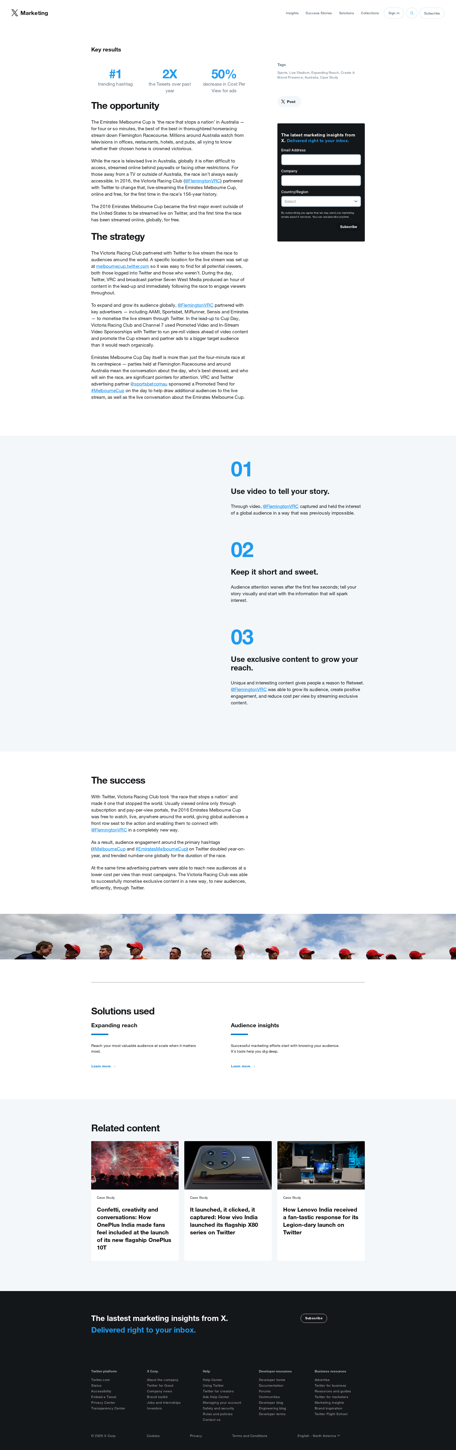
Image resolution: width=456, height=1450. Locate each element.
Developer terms (272, 1414)
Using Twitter (213, 1385)
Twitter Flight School (331, 1414)
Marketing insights (329, 1402)
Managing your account (222, 1402)
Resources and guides (333, 1391)
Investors (154, 1408)
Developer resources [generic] (275, 1371)
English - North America (317, 1436)
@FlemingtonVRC (203, 181)
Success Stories (319, 13)
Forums (265, 1391)
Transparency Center (108, 1408)
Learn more (101, 1066)
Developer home (272, 1380)
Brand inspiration (328, 1408)
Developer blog (271, 1402)
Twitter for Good (160, 1385)
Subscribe (432, 13)
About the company (163, 1380)
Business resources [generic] (330, 1371)
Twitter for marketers (331, 1397)
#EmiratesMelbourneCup (161, 849)
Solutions (346, 13)
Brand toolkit (157, 1397)
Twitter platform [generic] (104, 1371)
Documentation (271, 1385)
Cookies (153, 1436)
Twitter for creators (218, 1391)
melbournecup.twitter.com (122, 266)
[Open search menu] (412, 13)
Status (96, 1385)
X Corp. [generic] (153, 1371)
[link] (135, 1201)
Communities (269, 1397)
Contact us (211, 1419)
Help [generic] (206, 1371)
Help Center (212, 1380)
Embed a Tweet (103, 1397)
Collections (370, 13)
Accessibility (101, 1391)
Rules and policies (218, 1414)
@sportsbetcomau (148, 384)
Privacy (196, 1436)
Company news (159, 1391)
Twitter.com (100, 1380)
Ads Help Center (216, 1397)
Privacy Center (103, 1402)
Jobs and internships (163, 1402)
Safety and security (218, 1408)
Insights (292, 13)
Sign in (394, 13)
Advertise (322, 1380)
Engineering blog (272, 1408)
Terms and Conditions (249, 1436)
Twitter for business (330, 1385)
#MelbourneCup (107, 390)
